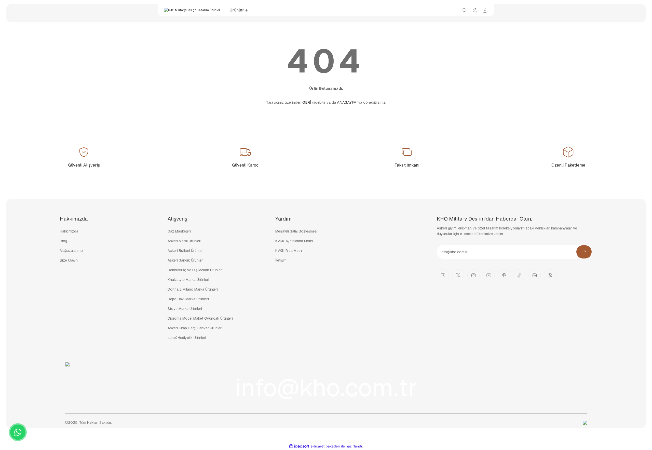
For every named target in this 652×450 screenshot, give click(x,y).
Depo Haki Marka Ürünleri (188, 299)
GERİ (306, 102)
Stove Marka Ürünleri (185, 308)
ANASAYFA (346, 102)
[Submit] (584, 251)
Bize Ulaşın (69, 260)
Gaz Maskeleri (179, 231)
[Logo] (192, 10)
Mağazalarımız (71, 250)
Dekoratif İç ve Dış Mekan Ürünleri (195, 270)
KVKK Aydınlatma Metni (294, 241)
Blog (63, 241)
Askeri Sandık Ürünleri (185, 260)
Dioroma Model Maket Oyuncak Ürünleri (200, 318)
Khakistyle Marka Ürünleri (188, 279)
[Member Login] (475, 10)
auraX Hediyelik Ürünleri (187, 337)
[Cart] (485, 10)
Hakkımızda (69, 231)
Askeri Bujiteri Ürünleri (185, 250)
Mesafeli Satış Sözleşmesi (296, 231)
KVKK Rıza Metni (289, 250)
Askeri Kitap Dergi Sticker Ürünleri (195, 328)
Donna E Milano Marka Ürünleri (193, 289)
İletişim (281, 260)
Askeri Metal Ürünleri (184, 241)
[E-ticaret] (325, 446)
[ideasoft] (299, 446)
